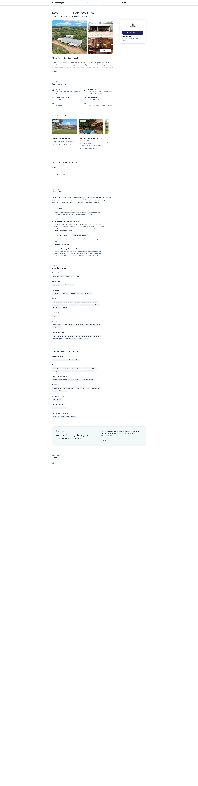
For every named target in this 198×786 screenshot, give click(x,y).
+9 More (109, 105)
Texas (68, 9)
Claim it (124, 40)
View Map (62, 93)
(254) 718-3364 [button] (60, 174)
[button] (132, 33)
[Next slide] (108, 134)
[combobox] (89, 3)
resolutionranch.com (127, 36)
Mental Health (62, 9)
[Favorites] (144, 2)
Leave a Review (107, 440)
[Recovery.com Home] (59, 3)
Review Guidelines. (107, 436)
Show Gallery (105, 50)
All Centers (54, 9)
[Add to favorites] (144, 15)
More (104, 93)
